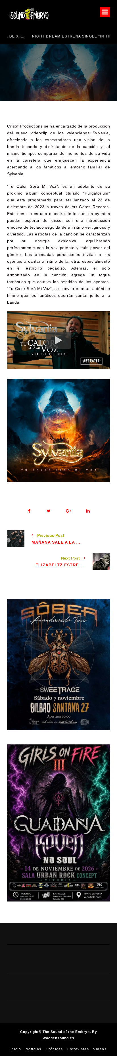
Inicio (16, 1049)
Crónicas (54, 1049)
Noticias (33, 1049)
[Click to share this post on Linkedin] (88, 511)
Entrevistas (78, 1049)
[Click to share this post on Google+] (68, 511)
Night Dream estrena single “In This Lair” (55, 36)
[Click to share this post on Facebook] (29, 511)
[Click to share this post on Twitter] (49, 511)
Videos (99, 1049)
